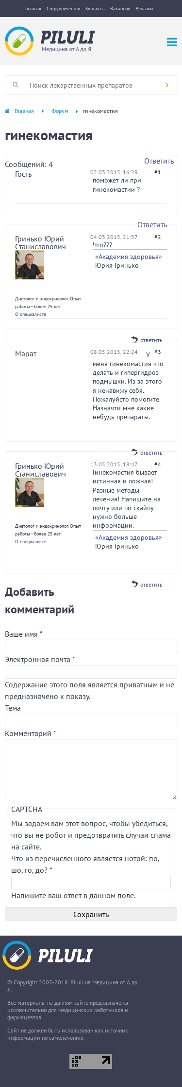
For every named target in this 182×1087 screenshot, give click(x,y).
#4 (157, 464)
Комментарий (30, 733)
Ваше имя (23, 634)
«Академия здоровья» (128, 256)
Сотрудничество (63, 8)
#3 (157, 351)
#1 (157, 172)
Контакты (95, 8)
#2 (157, 236)
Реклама (144, 8)
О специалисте (30, 314)
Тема (13, 708)
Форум (59, 110)
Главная (33, 8)
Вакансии (120, 8)
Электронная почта (40, 659)
